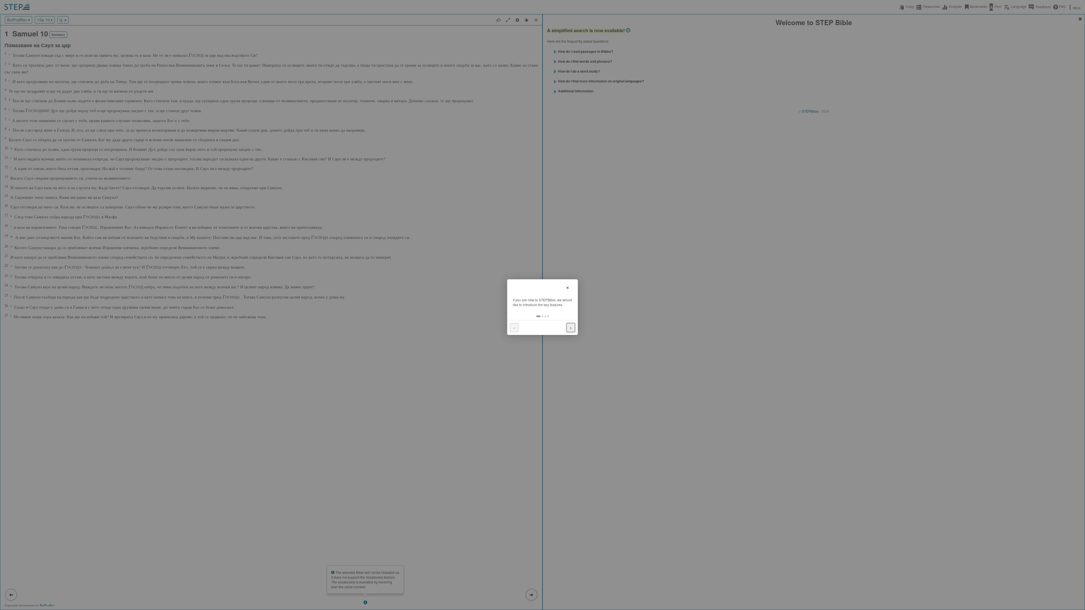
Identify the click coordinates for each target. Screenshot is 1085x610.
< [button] (514, 327)
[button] (538, 316)
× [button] (567, 287)
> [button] (571, 327)
